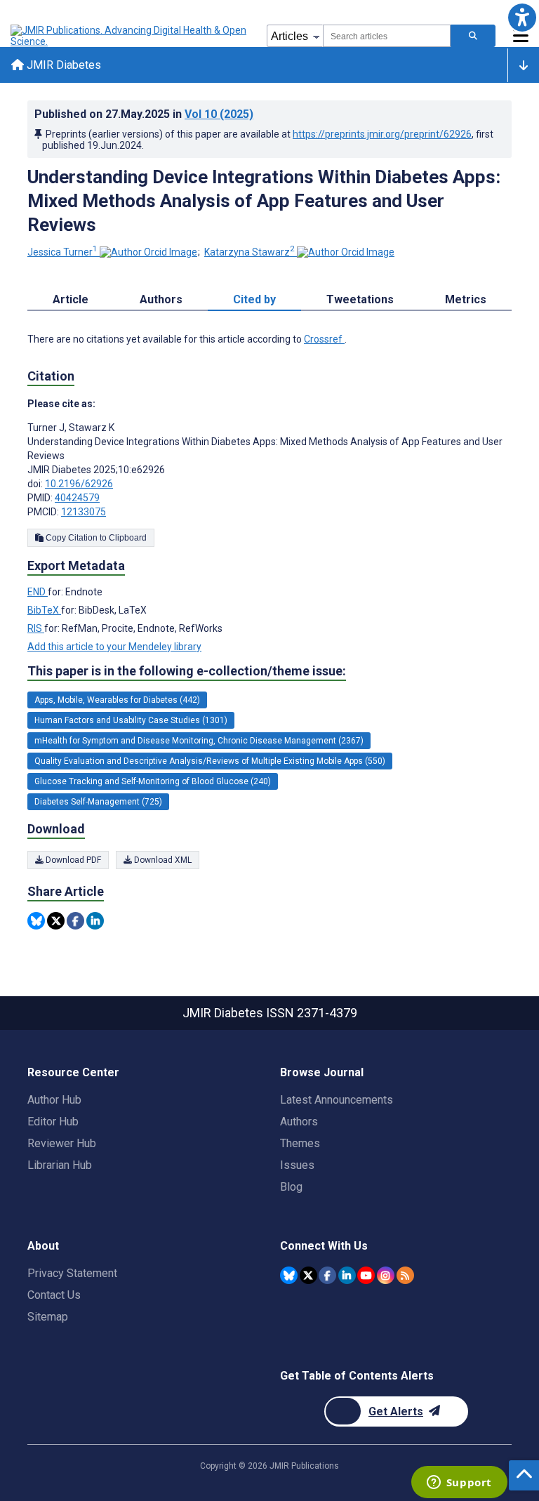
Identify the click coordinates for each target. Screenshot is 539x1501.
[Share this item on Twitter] (56, 921)
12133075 (83, 511)
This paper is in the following (186, 670)
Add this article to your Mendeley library (114, 646)
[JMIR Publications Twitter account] (308, 1275)
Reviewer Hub (61, 1143)
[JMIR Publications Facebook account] (327, 1275)
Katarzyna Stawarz (249, 252)
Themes (300, 1143)
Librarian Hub (59, 1165)
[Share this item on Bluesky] (36, 921)
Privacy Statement (72, 1273)
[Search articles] (473, 36)
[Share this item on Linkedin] (95, 921)
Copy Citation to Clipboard (95, 538)
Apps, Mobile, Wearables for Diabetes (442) (117, 700)
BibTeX (44, 610)
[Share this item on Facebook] (75, 921)
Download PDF (72, 860)
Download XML (162, 860)
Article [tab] (70, 299)
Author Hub (54, 1099)
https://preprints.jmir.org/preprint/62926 (382, 134)
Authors (299, 1121)
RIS (35, 628)
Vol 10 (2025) (219, 114)
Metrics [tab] (465, 299)
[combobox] (387, 36)
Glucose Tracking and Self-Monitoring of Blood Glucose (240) (152, 781)
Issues (297, 1165)
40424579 (77, 497)
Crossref (324, 339)
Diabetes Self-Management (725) (98, 802)
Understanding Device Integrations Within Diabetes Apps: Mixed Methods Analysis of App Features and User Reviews (263, 200)
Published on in (143, 114)
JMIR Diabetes (62, 65)
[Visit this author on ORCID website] (148, 252)
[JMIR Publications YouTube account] (366, 1275)
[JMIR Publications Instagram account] (385, 1275)
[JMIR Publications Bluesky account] (289, 1275)
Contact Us (54, 1295)
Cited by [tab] (254, 299)
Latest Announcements (336, 1099)
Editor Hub (53, 1121)
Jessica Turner (62, 252)
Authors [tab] (161, 299)
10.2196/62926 (79, 483)
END (37, 591)
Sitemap (47, 1316)
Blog (291, 1186)
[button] (522, 17)
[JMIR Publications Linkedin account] (347, 1275)
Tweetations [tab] (360, 299)
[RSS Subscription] (405, 1275)
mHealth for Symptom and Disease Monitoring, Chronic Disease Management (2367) (199, 741)
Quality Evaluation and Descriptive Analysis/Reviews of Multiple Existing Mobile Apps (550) (209, 761)
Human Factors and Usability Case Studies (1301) (130, 720)
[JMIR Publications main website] (130, 36)
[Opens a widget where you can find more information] (459, 1483)
